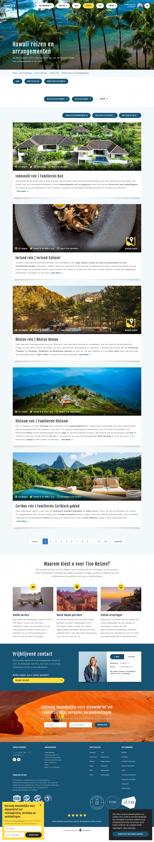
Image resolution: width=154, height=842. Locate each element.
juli (102, 752)
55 (99, 541)
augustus (105, 757)
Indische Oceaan (129, 779)
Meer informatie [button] (129, 828)
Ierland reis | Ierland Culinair (38, 258)
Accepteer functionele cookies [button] (130, 834)
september (105, 761)
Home (15, 73)
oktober (104, 766)
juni (91, 775)
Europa (125, 757)
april (92, 766)
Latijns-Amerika (128, 761)
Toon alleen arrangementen (76, 115)
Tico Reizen (9, 5)
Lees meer (21, 191)
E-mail (117, 657)
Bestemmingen (44, 6)
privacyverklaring (19, 821)
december (105, 775)
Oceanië (125, 784)
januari (93, 752)
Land (17, 81)
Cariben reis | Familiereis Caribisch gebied (48, 506)
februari (93, 757)
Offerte (88, 6)
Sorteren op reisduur (104, 115)
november (105, 770)
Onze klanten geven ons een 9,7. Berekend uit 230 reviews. (77, 821)
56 (106, 541)
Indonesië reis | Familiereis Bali (39, 176)
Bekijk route (131, 248)
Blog (76, 6)
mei (91, 770)
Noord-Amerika (41, 73)
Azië (123, 770)
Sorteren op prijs (129, 115)
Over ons (62, 6)
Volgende (118, 541)
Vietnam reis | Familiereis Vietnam (42, 421)
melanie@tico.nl (126, 667)
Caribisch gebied (129, 775)
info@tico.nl (124, 663)
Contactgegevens (19, 747)
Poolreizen (126, 788)
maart (92, 761)
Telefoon (131, 657)
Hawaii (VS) (54, 73)
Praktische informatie (56, 81)
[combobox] (57, 99)
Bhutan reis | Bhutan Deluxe (37, 339)
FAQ (100, 6)
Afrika (124, 752)
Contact (112, 6)
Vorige (34, 541)
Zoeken (103, 99)
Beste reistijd (33, 81)
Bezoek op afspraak (53, 760)
